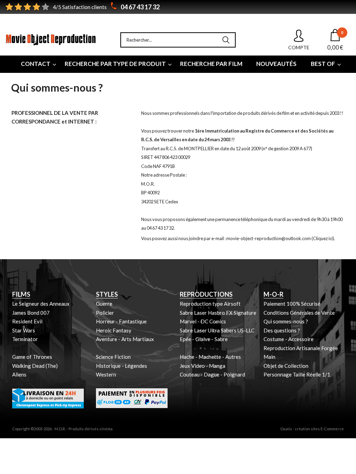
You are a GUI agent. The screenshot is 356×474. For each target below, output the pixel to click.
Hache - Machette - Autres (210, 357)
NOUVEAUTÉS (276, 63)
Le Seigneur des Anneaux (41, 304)
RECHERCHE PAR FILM (211, 63)
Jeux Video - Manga (202, 366)
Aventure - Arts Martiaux (125, 339)
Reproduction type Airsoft (210, 304)
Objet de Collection (286, 366)
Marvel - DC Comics (203, 321)
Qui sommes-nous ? (286, 321)
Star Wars (23, 330)
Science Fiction (113, 357)
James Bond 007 (31, 313)
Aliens (19, 374)
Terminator (25, 339)
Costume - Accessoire (289, 339)
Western (106, 374)
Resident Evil (27, 321)
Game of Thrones (32, 357)
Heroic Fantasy (113, 330)
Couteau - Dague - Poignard (212, 374)
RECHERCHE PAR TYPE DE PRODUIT (115, 63)
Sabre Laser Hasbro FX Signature (218, 313)
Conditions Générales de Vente (299, 313)
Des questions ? (282, 330)
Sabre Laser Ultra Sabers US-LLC (217, 330)
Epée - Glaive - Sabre (204, 339)
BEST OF (323, 63)
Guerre (104, 304)
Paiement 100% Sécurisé (292, 304)
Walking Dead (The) (35, 366)
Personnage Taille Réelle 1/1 (297, 374)
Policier (105, 313)
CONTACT (35, 63)
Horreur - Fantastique (121, 321)
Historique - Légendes (121, 366)
